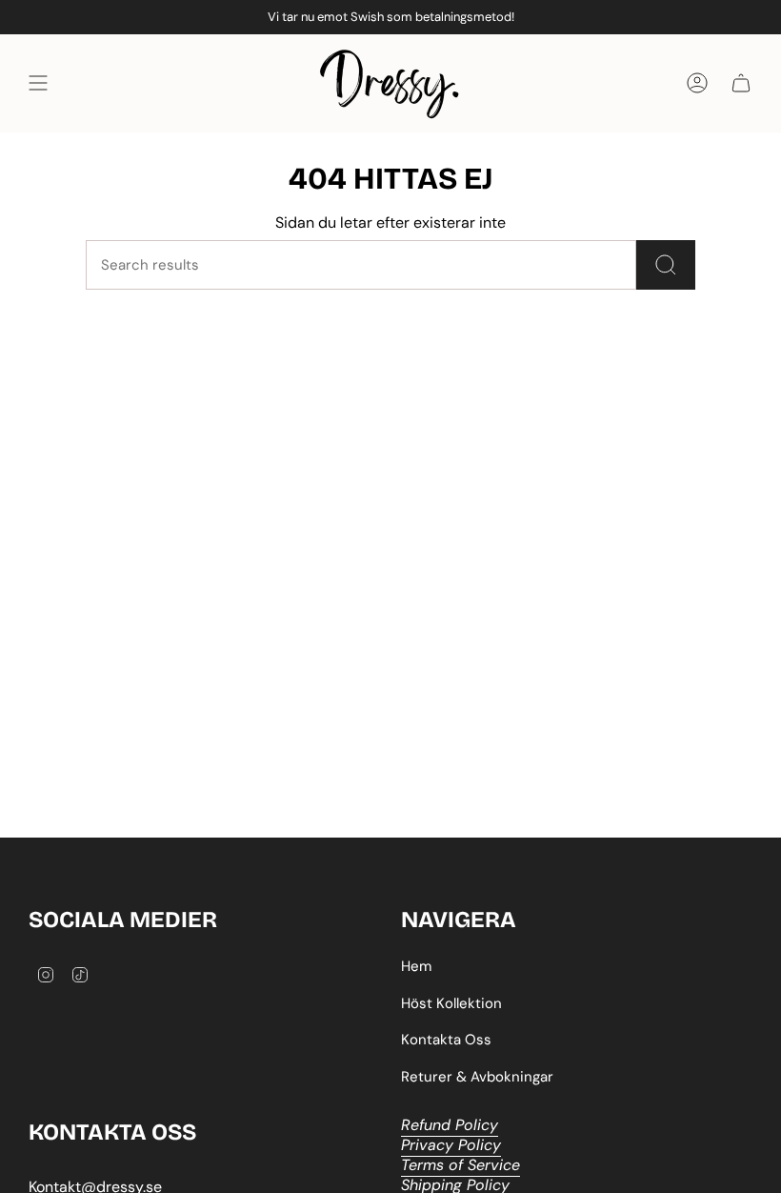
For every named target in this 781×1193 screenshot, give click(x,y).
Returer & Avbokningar (477, 1076)
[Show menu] (38, 83)
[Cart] (741, 83)
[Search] (665, 265)
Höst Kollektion (451, 1003)
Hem (416, 966)
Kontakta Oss (446, 1039)
